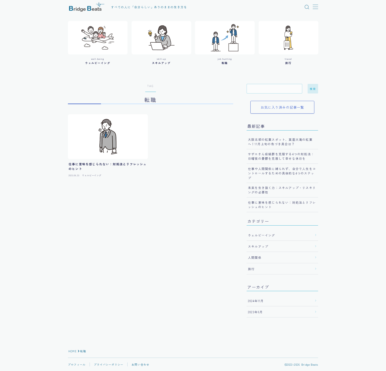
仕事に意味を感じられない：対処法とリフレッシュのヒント (282, 204)
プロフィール (77, 364)
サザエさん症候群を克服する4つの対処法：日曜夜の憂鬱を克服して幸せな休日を (281, 156)
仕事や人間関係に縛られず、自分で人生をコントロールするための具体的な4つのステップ (282, 173)
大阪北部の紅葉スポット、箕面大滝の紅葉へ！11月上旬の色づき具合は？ (280, 141)
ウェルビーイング (261, 235)
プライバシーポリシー (108, 364)
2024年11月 (256, 300)
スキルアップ (258, 246)
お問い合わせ (140, 364)
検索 (313, 89)
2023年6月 (255, 312)
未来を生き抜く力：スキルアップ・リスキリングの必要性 (282, 189)
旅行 (251, 269)
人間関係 (255, 257)
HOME (72, 351)
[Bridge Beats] (86, 7)
